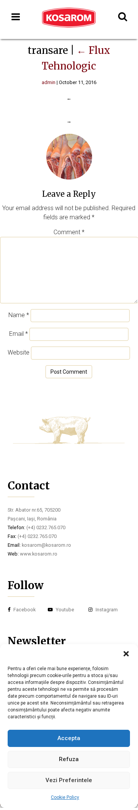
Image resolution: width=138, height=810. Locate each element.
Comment (69, 232)
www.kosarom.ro (38, 554)
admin (48, 82)
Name (18, 315)
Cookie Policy (65, 797)
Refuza (69, 759)
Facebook (24, 609)
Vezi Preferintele (68, 780)
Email (18, 333)
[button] (126, 654)
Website (18, 352)
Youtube (64, 609)
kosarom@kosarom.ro (46, 545)
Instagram (106, 609)
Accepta (68, 738)
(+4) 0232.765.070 (45, 527)
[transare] (69, 178)
